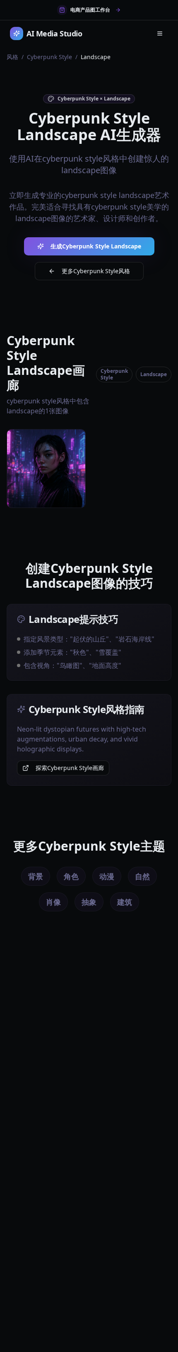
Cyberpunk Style (49, 57)
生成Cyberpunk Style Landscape (96, 246)
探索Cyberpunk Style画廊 (70, 768)
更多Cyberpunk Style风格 (96, 271)
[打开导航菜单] (160, 33)
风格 (12, 57)
